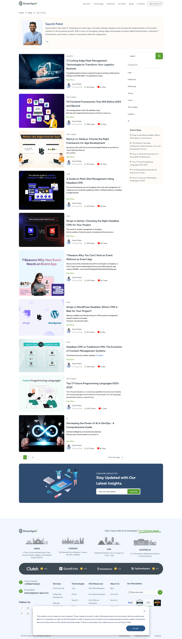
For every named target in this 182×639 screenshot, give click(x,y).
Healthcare (132, 79)
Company (141, 4)
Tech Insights (133, 107)
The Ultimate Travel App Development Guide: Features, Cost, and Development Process (145, 146)
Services (86, 4)
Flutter (74, 594)
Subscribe (133, 491)
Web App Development (58, 604)
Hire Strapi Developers (97, 594)
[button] (115, 457)
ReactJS (75, 600)
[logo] (28, 5)
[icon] (47, 41)
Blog (30, 13)
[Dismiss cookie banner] (144, 611)
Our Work (122, 4)
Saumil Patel (76, 84)
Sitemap (158, 636)
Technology (99, 4)
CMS (129, 73)
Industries (111, 4)
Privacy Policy (124, 636)
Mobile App (132, 86)
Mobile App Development (58, 595)
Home (21, 13)
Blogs (131, 4)
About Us (113, 600)
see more (70, 80)
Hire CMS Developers (96, 588)
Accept (136, 628)
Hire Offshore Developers (94, 601)
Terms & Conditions (142, 636)
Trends (130, 93)
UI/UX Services (58, 588)
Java (73, 588)
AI (128, 121)
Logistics (131, 114)
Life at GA (114, 594)
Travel (130, 100)
